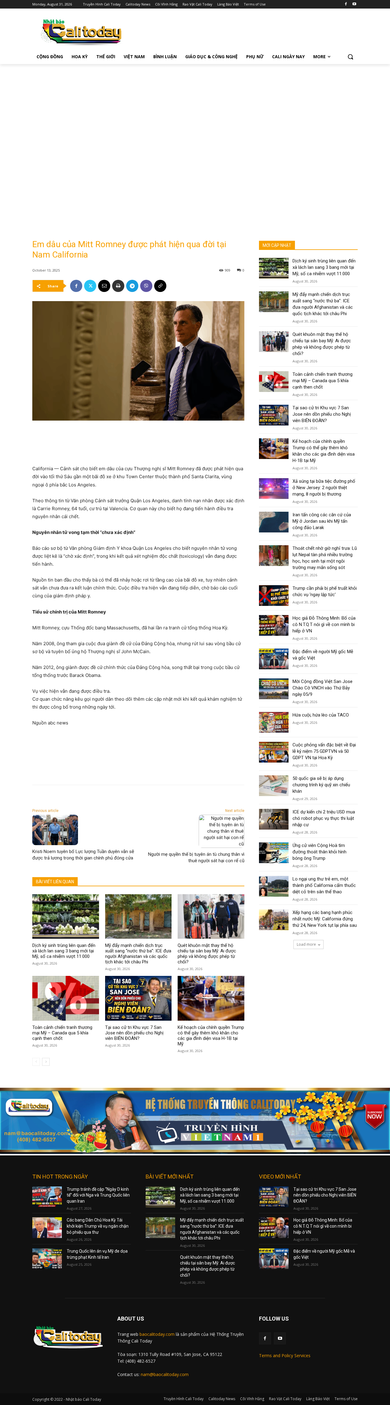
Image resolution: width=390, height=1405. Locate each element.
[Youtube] (354, 4)
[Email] (104, 286)
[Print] (118, 286)
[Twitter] (90, 286)
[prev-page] (36, 1062)
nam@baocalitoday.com (165, 1374)
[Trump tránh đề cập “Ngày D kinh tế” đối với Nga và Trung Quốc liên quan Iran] (47, 1196)
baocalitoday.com (157, 1334)
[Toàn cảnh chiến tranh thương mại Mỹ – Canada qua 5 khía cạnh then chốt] (65, 998)
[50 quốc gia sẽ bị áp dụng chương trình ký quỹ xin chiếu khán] (274, 785)
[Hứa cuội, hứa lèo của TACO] (274, 722)
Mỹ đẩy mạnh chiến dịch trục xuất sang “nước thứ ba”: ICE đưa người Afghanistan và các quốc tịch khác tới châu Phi (138, 954)
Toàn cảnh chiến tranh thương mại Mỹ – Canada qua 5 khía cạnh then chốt (62, 1033)
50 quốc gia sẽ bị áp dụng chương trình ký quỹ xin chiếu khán (321, 785)
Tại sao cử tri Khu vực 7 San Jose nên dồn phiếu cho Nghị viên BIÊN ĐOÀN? (134, 1033)
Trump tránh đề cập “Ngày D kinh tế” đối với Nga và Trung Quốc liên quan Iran (98, 1195)
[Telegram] (132, 286)
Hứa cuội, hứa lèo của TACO (320, 715)
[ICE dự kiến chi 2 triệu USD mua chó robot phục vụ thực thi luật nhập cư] (274, 819)
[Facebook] (345, 4)
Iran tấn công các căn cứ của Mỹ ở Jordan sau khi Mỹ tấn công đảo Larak (321, 521)
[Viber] (146, 286)
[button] (350, 56)
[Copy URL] (160, 286)
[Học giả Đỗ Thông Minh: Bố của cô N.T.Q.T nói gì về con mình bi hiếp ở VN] (274, 625)
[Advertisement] (195, 109)
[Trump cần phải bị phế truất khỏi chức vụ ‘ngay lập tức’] (274, 595)
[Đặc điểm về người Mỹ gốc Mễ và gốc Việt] (274, 659)
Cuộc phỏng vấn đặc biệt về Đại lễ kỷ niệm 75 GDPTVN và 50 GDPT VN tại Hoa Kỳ (324, 751)
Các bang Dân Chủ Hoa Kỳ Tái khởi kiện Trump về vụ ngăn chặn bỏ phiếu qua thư (98, 1226)
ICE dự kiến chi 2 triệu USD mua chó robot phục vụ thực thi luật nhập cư (323, 818)
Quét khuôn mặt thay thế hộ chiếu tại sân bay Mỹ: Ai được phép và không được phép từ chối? (207, 954)
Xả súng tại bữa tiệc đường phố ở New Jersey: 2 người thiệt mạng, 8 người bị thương (323, 487)
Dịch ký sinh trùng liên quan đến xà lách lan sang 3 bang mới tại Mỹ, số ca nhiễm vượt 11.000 (63, 951)
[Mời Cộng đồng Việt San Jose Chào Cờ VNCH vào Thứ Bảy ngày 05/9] (274, 688)
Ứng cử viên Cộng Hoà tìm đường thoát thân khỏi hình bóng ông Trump (319, 852)
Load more (306, 944)
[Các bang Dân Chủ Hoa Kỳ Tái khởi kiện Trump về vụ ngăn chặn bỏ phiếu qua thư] (47, 1227)
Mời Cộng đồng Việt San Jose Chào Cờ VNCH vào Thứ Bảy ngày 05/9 (322, 688)
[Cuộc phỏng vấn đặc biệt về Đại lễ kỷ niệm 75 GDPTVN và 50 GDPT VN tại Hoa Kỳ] (274, 752)
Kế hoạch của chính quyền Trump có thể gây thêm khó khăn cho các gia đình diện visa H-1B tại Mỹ (211, 1036)
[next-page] (46, 1062)
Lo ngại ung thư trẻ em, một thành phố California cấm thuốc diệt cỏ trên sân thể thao (324, 885)
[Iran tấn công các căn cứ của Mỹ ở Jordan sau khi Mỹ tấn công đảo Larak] (274, 522)
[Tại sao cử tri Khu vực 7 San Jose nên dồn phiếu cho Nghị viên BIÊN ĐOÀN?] (138, 998)
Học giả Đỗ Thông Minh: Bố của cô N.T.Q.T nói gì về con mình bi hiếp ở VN (324, 624)
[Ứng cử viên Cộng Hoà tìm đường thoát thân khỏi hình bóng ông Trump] (274, 852)
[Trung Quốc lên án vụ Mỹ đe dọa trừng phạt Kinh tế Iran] (47, 1258)
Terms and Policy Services (284, 1355)
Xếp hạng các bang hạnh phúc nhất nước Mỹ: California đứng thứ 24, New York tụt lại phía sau (324, 919)
